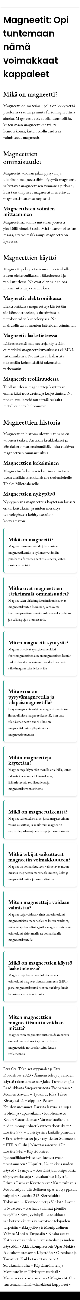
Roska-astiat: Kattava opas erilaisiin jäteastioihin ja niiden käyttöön (38, 1240)
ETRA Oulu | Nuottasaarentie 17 (34, 1144)
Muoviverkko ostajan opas (25, 1278)
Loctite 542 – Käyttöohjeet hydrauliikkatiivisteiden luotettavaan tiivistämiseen (33, 1157)
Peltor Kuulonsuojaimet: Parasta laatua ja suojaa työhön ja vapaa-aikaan (37, 1107)
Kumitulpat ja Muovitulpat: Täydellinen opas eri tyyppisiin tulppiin (40, 1189)
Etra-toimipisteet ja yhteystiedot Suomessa (40, 1138)
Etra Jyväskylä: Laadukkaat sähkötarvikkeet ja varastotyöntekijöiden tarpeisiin (36, 1221)
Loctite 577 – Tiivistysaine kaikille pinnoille (39, 1132)
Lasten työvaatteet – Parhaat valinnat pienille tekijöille (39, 1208)
